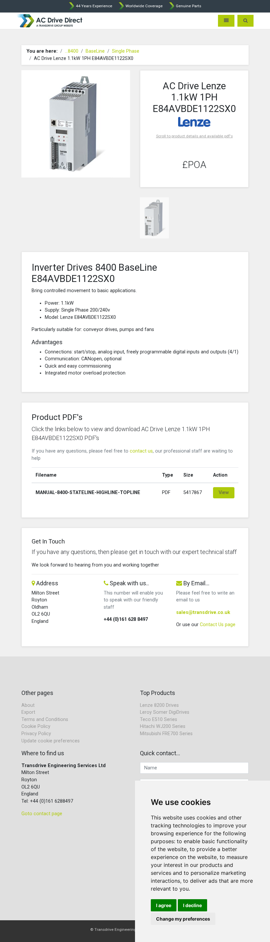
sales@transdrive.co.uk (203, 612)
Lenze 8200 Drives (159, 705)
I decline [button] (192, 905)
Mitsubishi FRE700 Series (166, 733)
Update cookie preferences (50, 741)
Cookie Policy (35, 726)
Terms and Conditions (44, 719)
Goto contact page (41, 814)
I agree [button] (163, 905)
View (224, 492)
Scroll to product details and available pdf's (194, 136)
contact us (141, 451)
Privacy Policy (36, 733)
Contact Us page (217, 624)
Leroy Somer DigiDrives (164, 712)
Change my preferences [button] (183, 919)
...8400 (71, 51)
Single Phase (125, 51)
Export (28, 712)
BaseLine (95, 51)
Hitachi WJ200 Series (162, 726)
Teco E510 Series (158, 719)
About (28, 705)
